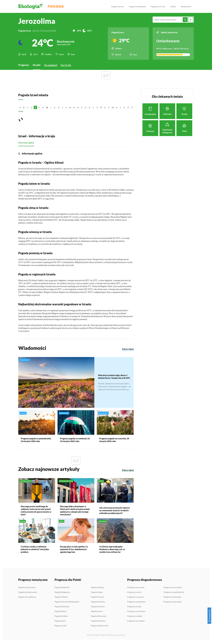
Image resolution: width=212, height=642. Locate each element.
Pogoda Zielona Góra (99, 626)
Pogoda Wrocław (98, 621)
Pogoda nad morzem (26, 587)
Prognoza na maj (134, 607)
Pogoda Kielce (60, 611)
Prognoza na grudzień (173, 602)
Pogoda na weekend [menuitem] (137, 6)
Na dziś (36, 64)
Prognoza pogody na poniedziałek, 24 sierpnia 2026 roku (36, 439)
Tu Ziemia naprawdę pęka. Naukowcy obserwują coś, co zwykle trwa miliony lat (112, 549)
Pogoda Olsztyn (97, 587)
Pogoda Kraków (61, 616)
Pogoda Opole (97, 592)
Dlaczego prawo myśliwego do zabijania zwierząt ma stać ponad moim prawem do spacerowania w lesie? (36, 510)
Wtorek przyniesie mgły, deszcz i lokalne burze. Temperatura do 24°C (114, 376)
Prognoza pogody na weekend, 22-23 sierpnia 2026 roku (75, 439)
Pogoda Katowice (62, 607)
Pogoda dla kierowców (27, 592)
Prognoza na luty (134, 592)
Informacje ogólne (26, 142)
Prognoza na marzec (135, 597)
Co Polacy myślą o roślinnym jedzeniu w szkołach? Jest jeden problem (35, 549)
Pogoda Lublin (61, 626)
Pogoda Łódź (60, 621)
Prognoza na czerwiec (136, 611)
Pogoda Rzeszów (98, 602)
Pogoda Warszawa (98, 616)
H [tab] (47, 107)
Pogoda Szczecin (98, 607)
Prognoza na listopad (172, 597)
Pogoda (56, 6)
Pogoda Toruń (97, 611)
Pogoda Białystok (62, 587)
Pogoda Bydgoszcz (62, 592)
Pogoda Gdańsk (61, 597)
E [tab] (35, 107)
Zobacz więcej (128, 349)
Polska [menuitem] (173, 6)
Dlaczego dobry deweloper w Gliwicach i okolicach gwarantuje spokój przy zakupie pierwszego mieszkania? (75, 510)
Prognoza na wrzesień (173, 587)
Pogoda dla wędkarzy (27, 597)
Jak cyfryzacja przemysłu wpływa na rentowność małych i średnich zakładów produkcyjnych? (114, 510)
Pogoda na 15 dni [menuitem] (158, 6)
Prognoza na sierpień (136, 621)
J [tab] (54, 107)
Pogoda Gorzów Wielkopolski (67, 602)
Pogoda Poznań (97, 597)
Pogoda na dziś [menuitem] (117, 6)
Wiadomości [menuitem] (186, 6)
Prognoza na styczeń (135, 587)
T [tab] (101, 107)
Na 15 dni (66, 64)
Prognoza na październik (174, 592)
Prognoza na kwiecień (136, 602)
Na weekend (50, 64)
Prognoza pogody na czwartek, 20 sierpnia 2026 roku (114, 439)
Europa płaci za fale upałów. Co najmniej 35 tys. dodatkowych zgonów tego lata (74, 549)
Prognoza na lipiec (134, 616)
